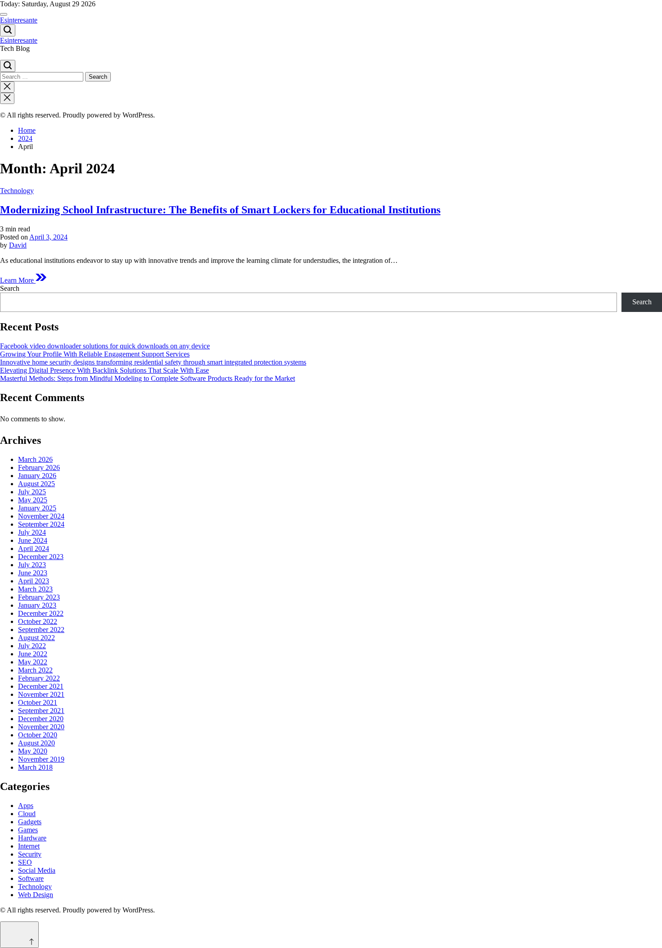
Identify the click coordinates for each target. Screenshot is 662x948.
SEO (25, 862)
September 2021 (41, 710)
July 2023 (32, 565)
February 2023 (39, 597)
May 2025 (32, 500)
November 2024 (41, 516)
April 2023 (33, 581)
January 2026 (37, 475)
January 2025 (37, 508)
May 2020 (32, 751)
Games (28, 830)
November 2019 (41, 759)
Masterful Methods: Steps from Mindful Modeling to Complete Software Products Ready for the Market (147, 378)
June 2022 (32, 654)
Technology (17, 190)
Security (29, 854)
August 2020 (36, 743)
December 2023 (40, 556)
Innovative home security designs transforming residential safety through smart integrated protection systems (153, 362)
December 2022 (40, 613)
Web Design (35, 894)
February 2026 (39, 467)
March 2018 (35, 767)
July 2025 (32, 492)
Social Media (36, 870)
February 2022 (39, 678)
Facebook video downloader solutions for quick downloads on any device (105, 346)
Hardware (32, 838)
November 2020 (41, 727)
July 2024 (32, 532)
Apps (25, 805)
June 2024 (32, 540)
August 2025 (36, 484)
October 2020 (37, 735)
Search (9, 288)
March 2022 (35, 670)
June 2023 (32, 573)
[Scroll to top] (19, 934)
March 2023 (35, 589)
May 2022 (32, 662)
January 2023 (37, 605)
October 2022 (37, 621)
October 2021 (37, 702)
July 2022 (32, 646)
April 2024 (33, 548)
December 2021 (40, 686)
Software (31, 878)
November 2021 (41, 694)
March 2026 (35, 459)
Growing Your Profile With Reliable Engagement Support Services (95, 354)
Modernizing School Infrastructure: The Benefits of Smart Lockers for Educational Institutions (220, 210)
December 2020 (40, 718)
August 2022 (36, 637)
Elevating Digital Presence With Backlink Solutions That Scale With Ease (104, 370)
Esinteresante (18, 20)
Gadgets (29, 822)
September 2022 (41, 629)
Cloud (27, 813)
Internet (29, 846)
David (18, 245)
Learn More (18, 280)
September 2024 (41, 524)
